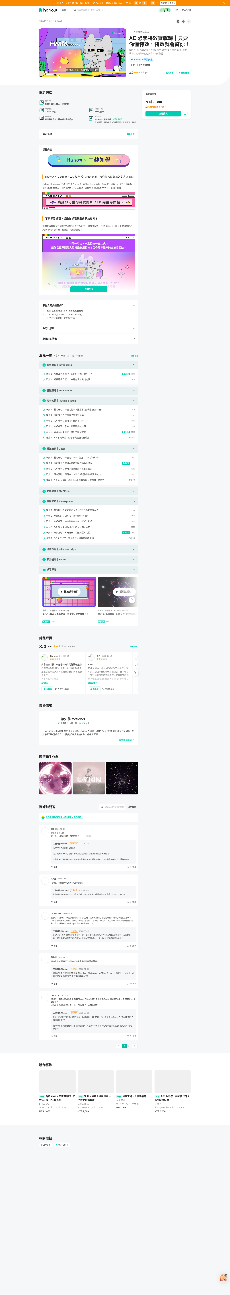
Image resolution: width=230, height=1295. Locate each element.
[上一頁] (118, 1046)
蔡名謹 (54, 957)
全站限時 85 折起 (167, 3)
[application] (82, 52)
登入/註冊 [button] (186, 10)
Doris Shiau (56, 914)
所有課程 (43, 21)
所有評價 (133, 646)
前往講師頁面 (125, 740)
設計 (50, 21)
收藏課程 (169, 73)
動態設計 (58, 21)
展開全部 (89, 289)
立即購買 (163, 113)
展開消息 (130, 134)
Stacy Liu (55, 995)
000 (52, 829)
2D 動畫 (46, 1145)
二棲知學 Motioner (61, 844)
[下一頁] (134, 1046)
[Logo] (116, 33)
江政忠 (54, 879)
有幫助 (49, 689)
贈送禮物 (185, 73)
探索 (64, 10)
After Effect (62, 1145)
